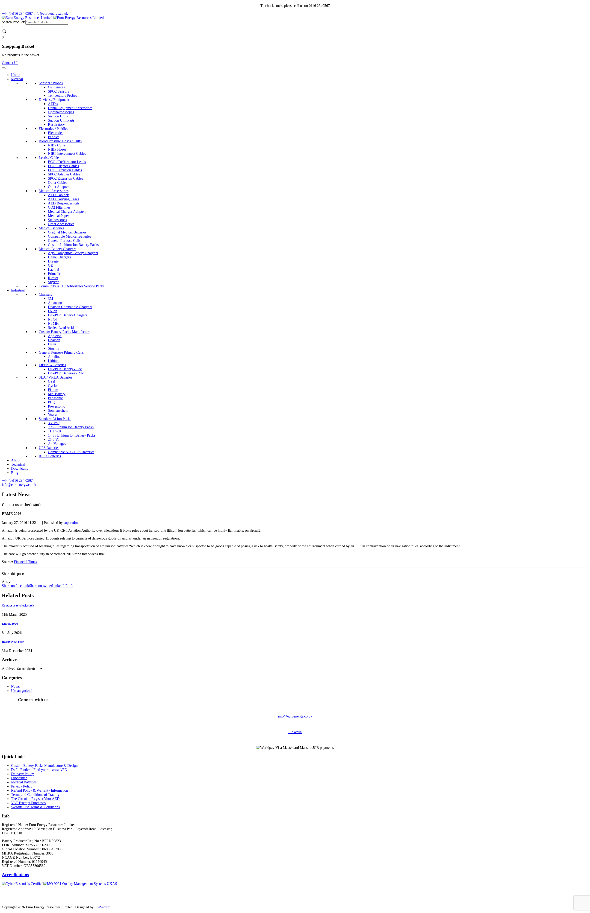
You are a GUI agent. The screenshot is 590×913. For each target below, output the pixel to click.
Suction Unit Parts (61, 120)
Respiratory (56, 124)
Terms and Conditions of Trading (35, 794)
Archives (8, 669)
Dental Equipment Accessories (70, 108)
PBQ (51, 402)
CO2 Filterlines (59, 207)
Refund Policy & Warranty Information (39, 790)
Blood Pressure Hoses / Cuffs (60, 141)
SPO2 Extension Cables (65, 178)
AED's (53, 104)
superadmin (72, 523)
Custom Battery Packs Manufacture (64, 332)
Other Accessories (61, 224)
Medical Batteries (51, 228)
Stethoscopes (57, 220)
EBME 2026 (11, 514)
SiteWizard (102, 907)
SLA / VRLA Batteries (55, 377)
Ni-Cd (52, 319)
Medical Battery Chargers (57, 249)
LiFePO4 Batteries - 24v (66, 373)
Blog (14, 473)
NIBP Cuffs (56, 145)
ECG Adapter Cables (63, 166)
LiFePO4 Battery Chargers (67, 315)
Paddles (53, 137)
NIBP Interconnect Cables (67, 153)
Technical (18, 464)
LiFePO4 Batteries (52, 365)
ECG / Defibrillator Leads (67, 162)
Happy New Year (13, 641)
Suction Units (58, 116)
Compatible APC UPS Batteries (71, 452)
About (15, 460)
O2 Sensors (56, 87)
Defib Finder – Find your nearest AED (39, 770)
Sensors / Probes (51, 83)
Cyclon (53, 386)
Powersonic (56, 406)
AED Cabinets (58, 195)
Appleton (55, 336)
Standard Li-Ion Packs (55, 419)
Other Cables (57, 182)
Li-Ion (52, 311)
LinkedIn (295, 732)
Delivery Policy (22, 774)
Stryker (53, 282)
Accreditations (15, 874)
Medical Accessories (53, 191)
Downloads (19, 468)
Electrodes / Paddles (53, 129)
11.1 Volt (54, 431)
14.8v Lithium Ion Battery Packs (71, 435)
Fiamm (53, 390)
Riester (53, 278)
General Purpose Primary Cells (61, 352)
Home (15, 75)
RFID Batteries (50, 456)
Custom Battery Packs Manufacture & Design (44, 765)
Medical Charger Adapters (67, 211)
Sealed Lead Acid (61, 328)
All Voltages (57, 444)
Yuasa (52, 415)
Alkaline (54, 357)
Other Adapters (59, 187)
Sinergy (53, 348)
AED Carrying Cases (63, 199)
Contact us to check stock (21, 505)
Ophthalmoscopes (61, 112)
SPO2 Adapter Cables (64, 174)
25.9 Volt (54, 439)
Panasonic (55, 398)
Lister (52, 344)
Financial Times (25, 562)
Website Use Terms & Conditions (35, 807)
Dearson (54, 340)
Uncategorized (21, 691)
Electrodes (55, 133)
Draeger (54, 261)
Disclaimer (19, 778)
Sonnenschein (58, 410)
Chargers (45, 294)
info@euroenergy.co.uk (295, 716)
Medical (17, 79)
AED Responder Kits (63, 203)
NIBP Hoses (57, 149)
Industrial (18, 290)
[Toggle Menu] (4, 68)
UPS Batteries (49, 448)
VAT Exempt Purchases (28, 803)
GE (50, 265)
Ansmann (55, 303)
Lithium (53, 361)
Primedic (54, 274)
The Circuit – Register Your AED (35, 799)
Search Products (13, 22)
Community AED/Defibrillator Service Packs (71, 286)
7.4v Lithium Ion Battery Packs (71, 427)
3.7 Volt (53, 423)
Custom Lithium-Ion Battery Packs (73, 245)
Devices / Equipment (54, 100)
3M (50, 298)
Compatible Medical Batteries (69, 236)
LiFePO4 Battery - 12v (65, 369)
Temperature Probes (62, 95)
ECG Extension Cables (65, 170)
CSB (51, 381)
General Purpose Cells (64, 240)
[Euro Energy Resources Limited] (53, 18)
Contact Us (10, 63)
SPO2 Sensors (58, 91)
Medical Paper (58, 216)
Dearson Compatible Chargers (70, 307)
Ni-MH (53, 323)
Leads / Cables (49, 158)
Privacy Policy (21, 786)
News (15, 686)
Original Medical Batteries (67, 232)
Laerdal (53, 269)
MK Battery (56, 394)
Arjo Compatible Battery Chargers (73, 253)
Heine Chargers (59, 257)
